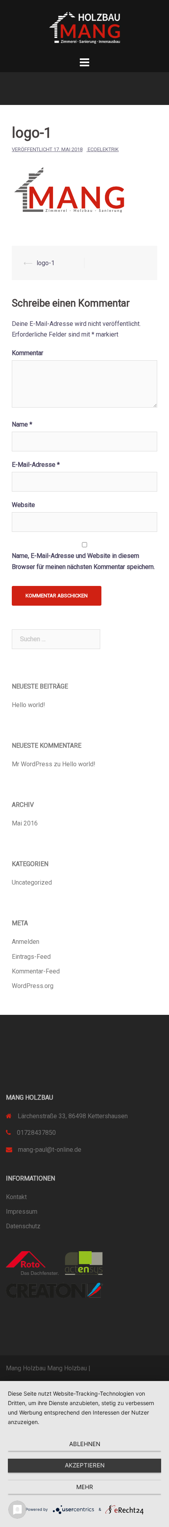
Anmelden (25, 941)
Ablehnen (84, 1444)
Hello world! (28, 705)
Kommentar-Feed (36, 971)
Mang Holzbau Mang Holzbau (46, 1368)
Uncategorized (32, 882)
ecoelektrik (103, 149)
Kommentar (27, 353)
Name (22, 424)
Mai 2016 (25, 823)
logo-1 (46, 263)
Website (23, 505)
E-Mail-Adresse (36, 464)
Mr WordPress (32, 764)
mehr (84, 1487)
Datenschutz (23, 1226)
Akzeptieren (85, 1465)
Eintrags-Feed (31, 956)
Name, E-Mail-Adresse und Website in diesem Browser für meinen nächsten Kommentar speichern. (83, 561)
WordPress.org (32, 986)
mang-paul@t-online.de (49, 1149)
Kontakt (16, 1197)
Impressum (21, 1211)
